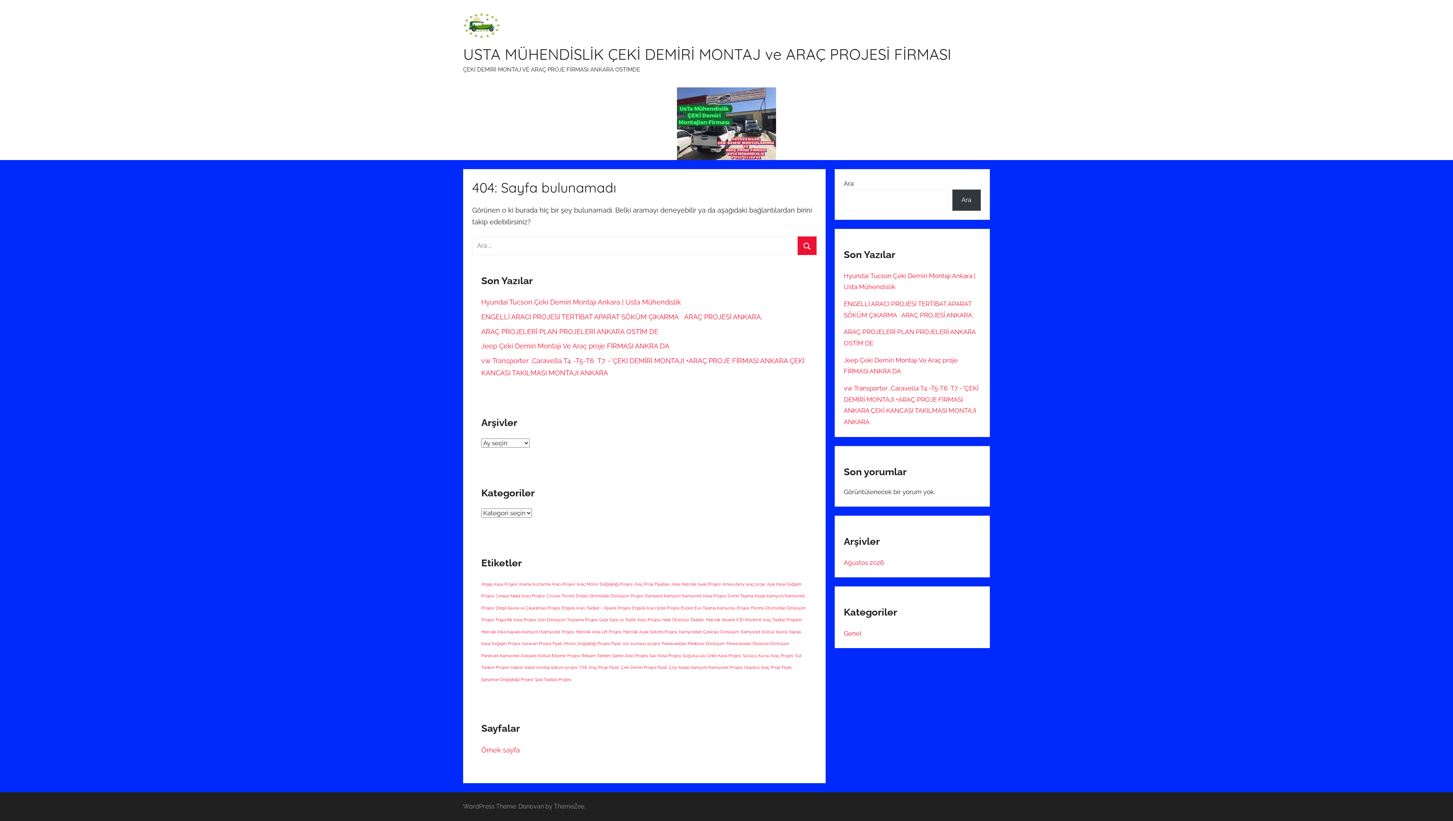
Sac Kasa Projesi (665, 655)
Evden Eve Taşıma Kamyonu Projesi (715, 608)
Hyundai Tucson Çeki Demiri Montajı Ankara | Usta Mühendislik (581, 302)
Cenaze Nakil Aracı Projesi (520, 596)
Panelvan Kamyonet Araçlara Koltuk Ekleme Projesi (530, 655)
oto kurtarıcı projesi (641, 643)
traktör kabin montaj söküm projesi (543, 667)
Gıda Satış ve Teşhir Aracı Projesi (629, 619)
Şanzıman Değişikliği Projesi (507, 679)
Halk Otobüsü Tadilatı (683, 619)
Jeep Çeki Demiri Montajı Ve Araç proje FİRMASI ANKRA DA (575, 346)
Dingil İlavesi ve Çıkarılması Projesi (528, 608)
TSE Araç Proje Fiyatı (599, 667)
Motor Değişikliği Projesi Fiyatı (592, 643)
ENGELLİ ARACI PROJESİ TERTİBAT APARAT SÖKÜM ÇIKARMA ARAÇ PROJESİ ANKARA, (621, 317)
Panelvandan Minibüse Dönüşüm (693, 643)
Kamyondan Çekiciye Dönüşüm (709, 632)
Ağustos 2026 (864, 562)
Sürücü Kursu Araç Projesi (768, 655)
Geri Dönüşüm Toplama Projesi (567, 619)
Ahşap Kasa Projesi (499, 584)
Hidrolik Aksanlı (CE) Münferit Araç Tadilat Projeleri (754, 619)
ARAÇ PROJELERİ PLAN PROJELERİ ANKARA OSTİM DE (569, 332)
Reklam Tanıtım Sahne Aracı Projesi (615, 655)
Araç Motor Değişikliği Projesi (604, 584)
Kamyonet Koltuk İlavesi (764, 632)
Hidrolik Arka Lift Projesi (598, 632)
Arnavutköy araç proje (743, 584)
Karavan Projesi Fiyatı (542, 643)
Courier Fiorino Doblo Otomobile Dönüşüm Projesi (594, 596)
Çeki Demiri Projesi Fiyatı (644, 667)
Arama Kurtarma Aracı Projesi (547, 584)
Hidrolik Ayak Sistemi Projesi (650, 632)
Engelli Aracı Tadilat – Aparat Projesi (596, 608)
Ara (849, 183)
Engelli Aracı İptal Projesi (655, 608)
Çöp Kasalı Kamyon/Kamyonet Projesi (705, 667)
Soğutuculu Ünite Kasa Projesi (712, 655)
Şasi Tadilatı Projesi (553, 679)
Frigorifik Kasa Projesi (516, 619)
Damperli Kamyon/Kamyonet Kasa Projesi (685, 596)
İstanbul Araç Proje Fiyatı (768, 667)
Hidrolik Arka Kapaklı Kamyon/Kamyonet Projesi (527, 632)
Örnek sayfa (500, 750)
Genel (853, 633)
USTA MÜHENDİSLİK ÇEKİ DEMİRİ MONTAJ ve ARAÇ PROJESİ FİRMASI (707, 54)
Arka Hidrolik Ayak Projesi (696, 584)
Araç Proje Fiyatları (652, 584)
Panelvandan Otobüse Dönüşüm (757, 643)
